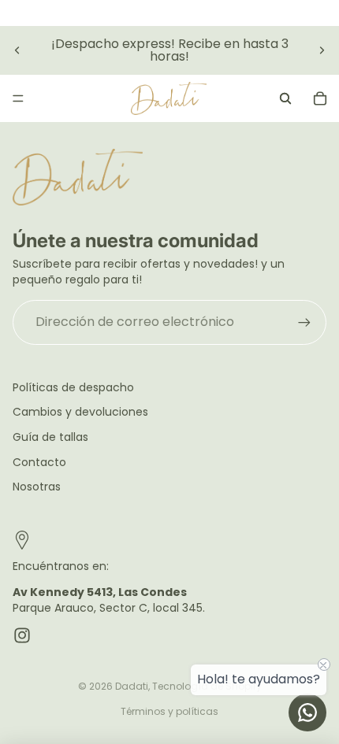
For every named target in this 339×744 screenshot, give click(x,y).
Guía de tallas (50, 437)
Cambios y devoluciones (80, 412)
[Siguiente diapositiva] (321, 50)
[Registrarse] (304, 322)
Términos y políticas (169, 711)
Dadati (131, 686)
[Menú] (18, 98)
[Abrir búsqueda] (285, 98)
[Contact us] (307, 712)
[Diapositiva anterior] (17, 50)
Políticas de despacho (73, 387)
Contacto (39, 462)
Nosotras (37, 486)
